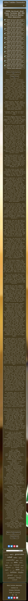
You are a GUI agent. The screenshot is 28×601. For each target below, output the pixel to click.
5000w (21, 562)
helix (6, 565)
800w (11, 565)
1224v (13, 570)
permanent (11, 578)
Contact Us (14, 587)
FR (16, 595)
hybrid (20, 557)
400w (16, 562)
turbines (21, 560)
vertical (16, 565)
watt (12, 554)
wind (9, 557)
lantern (20, 575)
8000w (17, 560)
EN (12, 595)
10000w (15, 557)
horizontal (6, 554)
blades (20, 572)
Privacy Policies (14, 590)
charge (18, 578)
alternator (16, 575)
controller (10, 560)
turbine (13, 572)
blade (17, 567)
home (7, 562)
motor (13, 567)
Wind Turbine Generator (14, 585)
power (10, 575)
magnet (8, 567)
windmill (14, 580)
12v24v (7, 572)
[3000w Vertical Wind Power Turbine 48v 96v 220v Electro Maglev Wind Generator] (14, 21)
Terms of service (14, 592)
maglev (6, 570)
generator (19, 554)
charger (22, 570)
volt (12, 562)
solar (10, 570)
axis (18, 569)
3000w (22, 567)
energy (22, 565)
